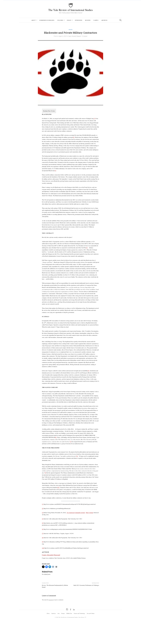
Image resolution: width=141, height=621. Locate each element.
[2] (73, 137)
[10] (58, 487)
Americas (53, 613)
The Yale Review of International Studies (70, 10)
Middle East (69, 613)
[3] (55, 170)
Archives (104, 20)
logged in (51, 600)
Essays (69, 20)
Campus (95, 20)
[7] (70, 441)
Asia (58, 613)
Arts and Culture (90, 613)
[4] (87, 248)
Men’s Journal (89, 512)
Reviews (87, 20)
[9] (45, 473)
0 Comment (84, 36)
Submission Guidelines (46, 20)
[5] (88, 370)
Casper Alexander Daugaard (51, 555)
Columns (60, 20)
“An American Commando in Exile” (76, 512)
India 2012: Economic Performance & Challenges (86, 585)
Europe (63, 613)
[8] (77, 456)
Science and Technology (79, 613)
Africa (48, 613)
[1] (94, 118)
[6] (55, 437)
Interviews (78, 20)
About (33, 20)
